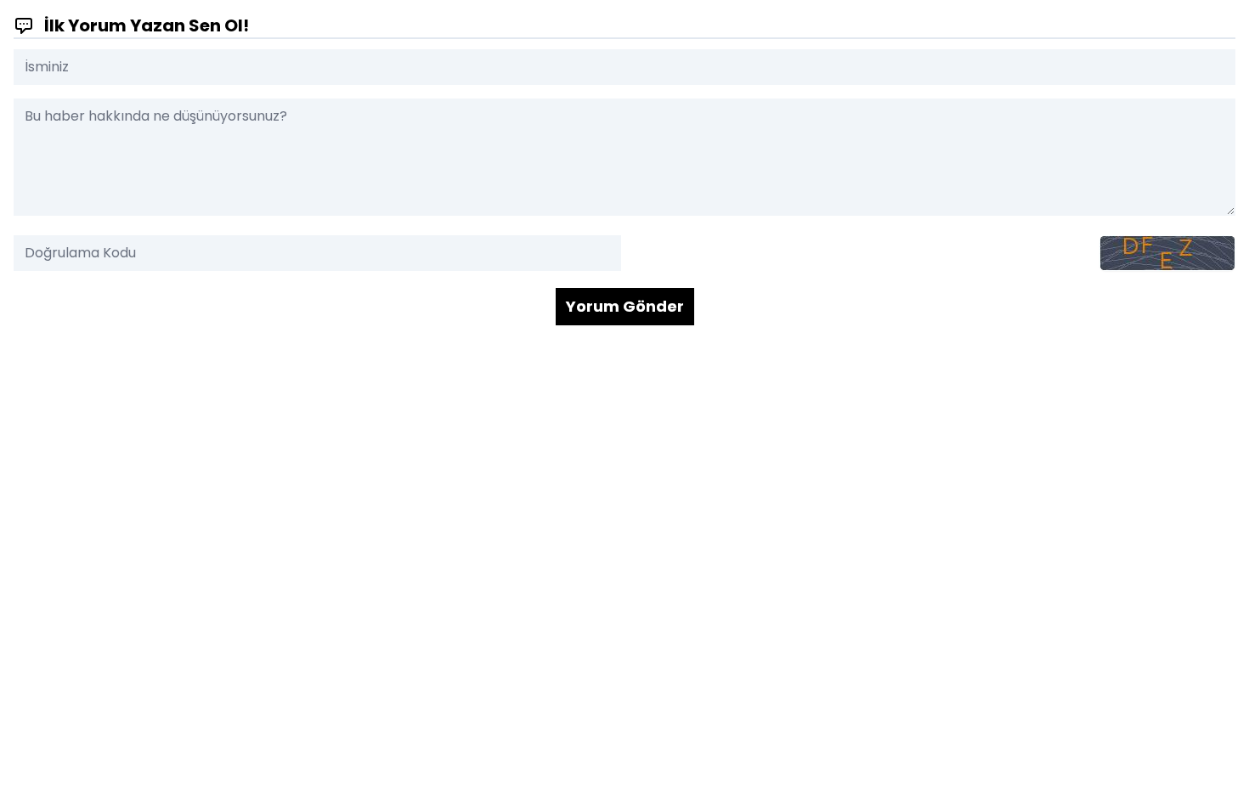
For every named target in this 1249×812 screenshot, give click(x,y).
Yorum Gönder (625, 306)
